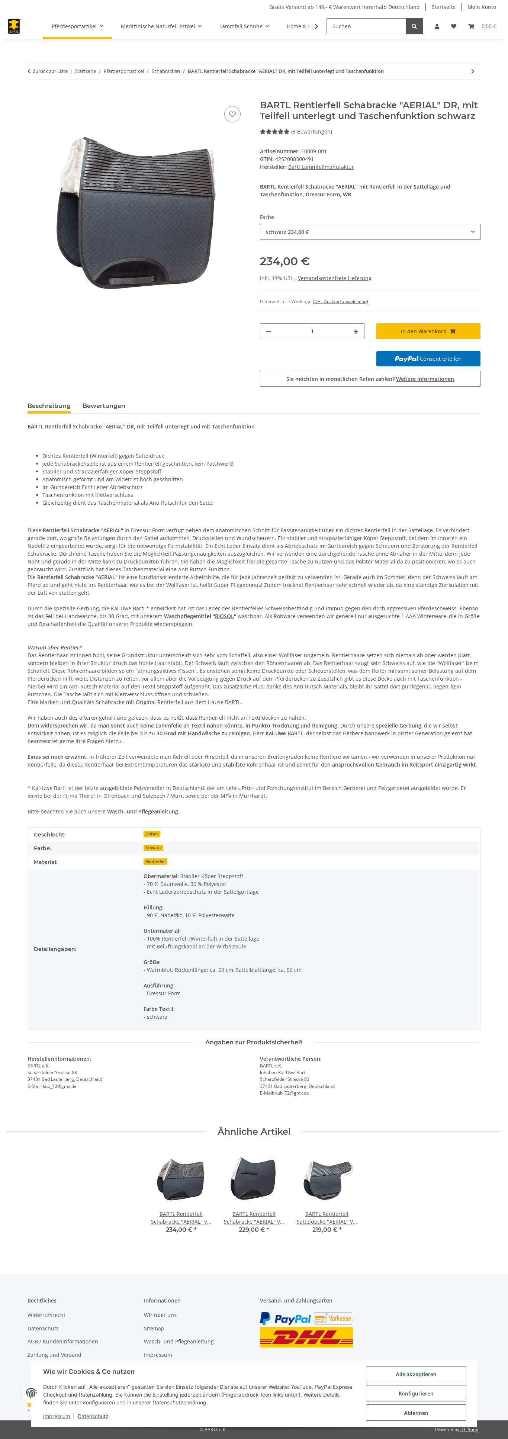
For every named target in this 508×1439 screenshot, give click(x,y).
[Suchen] (414, 26)
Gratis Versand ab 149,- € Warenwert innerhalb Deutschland (344, 6)
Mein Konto (481, 6)
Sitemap (154, 1328)
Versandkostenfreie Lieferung (335, 278)
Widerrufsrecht (46, 1314)
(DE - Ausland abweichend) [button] (340, 301)
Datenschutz (93, 1416)
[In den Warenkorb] (33, 96)
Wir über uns (160, 1314)
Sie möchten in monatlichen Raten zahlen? (370, 378)
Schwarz (153, 847)
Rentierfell (155, 861)
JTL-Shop (469, 1429)
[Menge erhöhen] (356, 331)
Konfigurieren (416, 1393)
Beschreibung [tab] (49, 405)
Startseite (444, 6)
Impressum (56, 1416)
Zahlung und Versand (54, 1354)
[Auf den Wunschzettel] (232, 114)
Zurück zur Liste (50, 71)
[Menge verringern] (268, 331)
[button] (437, 26)
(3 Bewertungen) (311, 131)
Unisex (151, 833)
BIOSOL (224, 616)
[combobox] (370, 232)
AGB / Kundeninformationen (63, 1341)
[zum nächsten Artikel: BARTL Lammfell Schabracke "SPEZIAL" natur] (472, 71)
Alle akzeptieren (416, 1374)
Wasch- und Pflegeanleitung (179, 1341)
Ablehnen (416, 1413)
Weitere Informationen (425, 378)
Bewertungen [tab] (104, 405)
